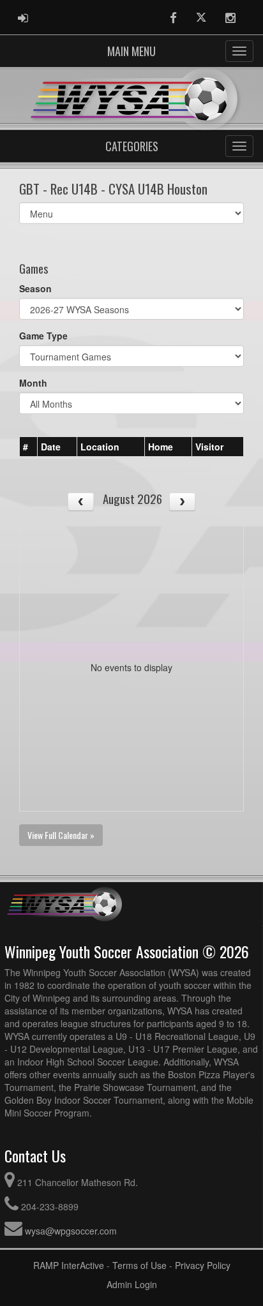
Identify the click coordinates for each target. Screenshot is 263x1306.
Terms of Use (139, 1265)
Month (33, 382)
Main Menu (131, 51)
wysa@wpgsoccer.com (71, 1230)
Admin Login (132, 1284)
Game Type (43, 335)
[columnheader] (29, 446)
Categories (131, 146)
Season (35, 288)
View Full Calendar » (60, 835)
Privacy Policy (202, 1265)
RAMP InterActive (68, 1265)
